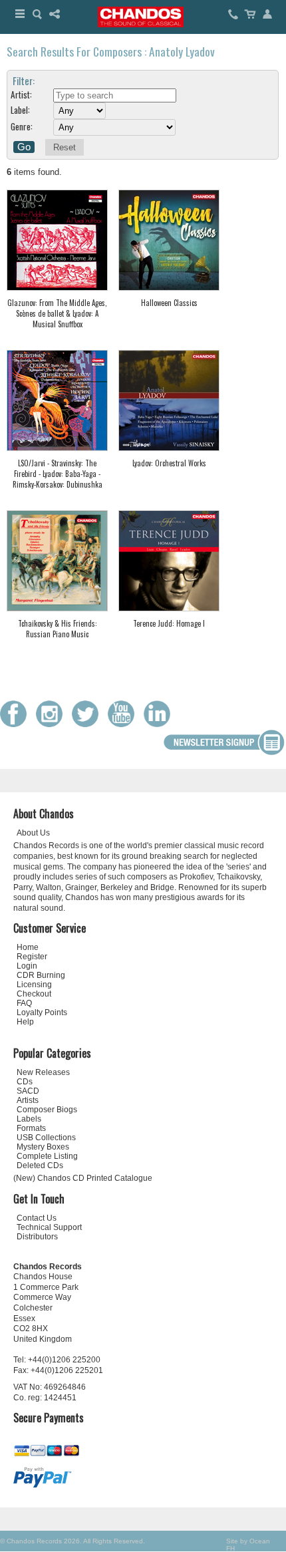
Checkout (34, 994)
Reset (64, 147)
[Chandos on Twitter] (88, 724)
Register (32, 956)
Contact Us (37, 1218)
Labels (29, 1119)
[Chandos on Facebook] (16, 724)
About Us (33, 833)
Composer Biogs (47, 1109)
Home (28, 947)
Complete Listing (47, 1156)
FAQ (24, 1003)
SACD (28, 1091)
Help (25, 1021)
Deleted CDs (40, 1165)
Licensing (34, 984)
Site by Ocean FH (248, 1544)
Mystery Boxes (43, 1147)
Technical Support (49, 1227)
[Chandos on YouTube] (124, 724)
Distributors (37, 1236)
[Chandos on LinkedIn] (160, 724)
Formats (31, 1128)
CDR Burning (41, 975)
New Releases (43, 1072)
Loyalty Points (42, 1012)
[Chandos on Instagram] (52, 724)
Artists (28, 1100)
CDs (25, 1081)
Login (27, 966)
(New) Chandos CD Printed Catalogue (82, 1178)
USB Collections (46, 1137)
